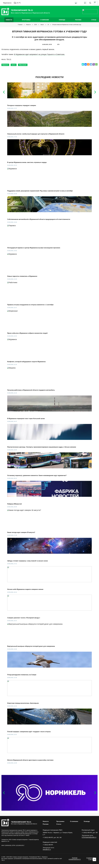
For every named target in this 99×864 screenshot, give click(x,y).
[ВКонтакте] (85, 64)
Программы (26, 20)
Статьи (93, 20)
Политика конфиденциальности (75, 858)
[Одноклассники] (88, 64)
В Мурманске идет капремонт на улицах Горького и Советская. (39, 54)
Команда (62, 20)
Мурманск (5, 65)
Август (42, 24)
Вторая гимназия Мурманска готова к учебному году (66, 24)
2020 (35, 24)
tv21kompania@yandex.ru (89, 837)
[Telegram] (91, 64)
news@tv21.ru (47, 849)
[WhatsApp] (96, 64)
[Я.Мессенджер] (83, 64)
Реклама (78, 20)
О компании (44, 20)
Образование (22, 65)
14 (48, 24)
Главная (20, 24)
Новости (9, 20)
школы (14, 65)
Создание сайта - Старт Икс (91, 858)
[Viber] (94, 64)
